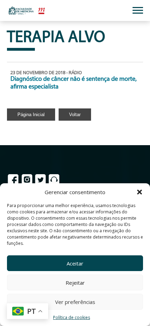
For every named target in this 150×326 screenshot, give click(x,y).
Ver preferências (75, 301)
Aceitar (75, 263)
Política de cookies (71, 317)
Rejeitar (75, 282)
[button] (139, 192)
